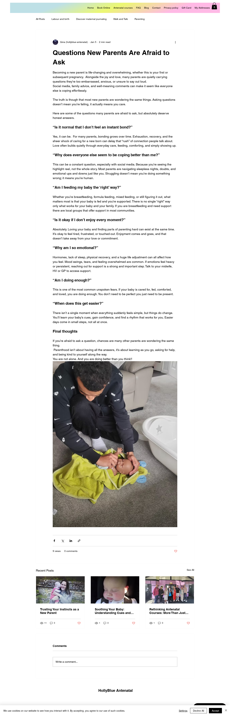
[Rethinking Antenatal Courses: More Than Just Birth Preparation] (169, 590)
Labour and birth (60, 19)
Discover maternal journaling (91, 19)
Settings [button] (183, 710)
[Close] (226, 710)
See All (190, 570)
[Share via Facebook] (54, 540)
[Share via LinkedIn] (70, 540)
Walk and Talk (120, 19)
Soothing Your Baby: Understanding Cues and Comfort (113, 611)
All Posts (40, 19)
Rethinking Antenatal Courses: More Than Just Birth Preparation (167, 611)
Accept (215, 710)
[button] (214, 6)
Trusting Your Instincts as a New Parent (59, 611)
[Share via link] (79, 540)
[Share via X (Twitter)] (62, 540)
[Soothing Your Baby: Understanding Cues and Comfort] (115, 590)
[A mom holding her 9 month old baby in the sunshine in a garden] (60, 590)
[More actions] (175, 42)
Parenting (140, 19)
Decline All (198, 710)
